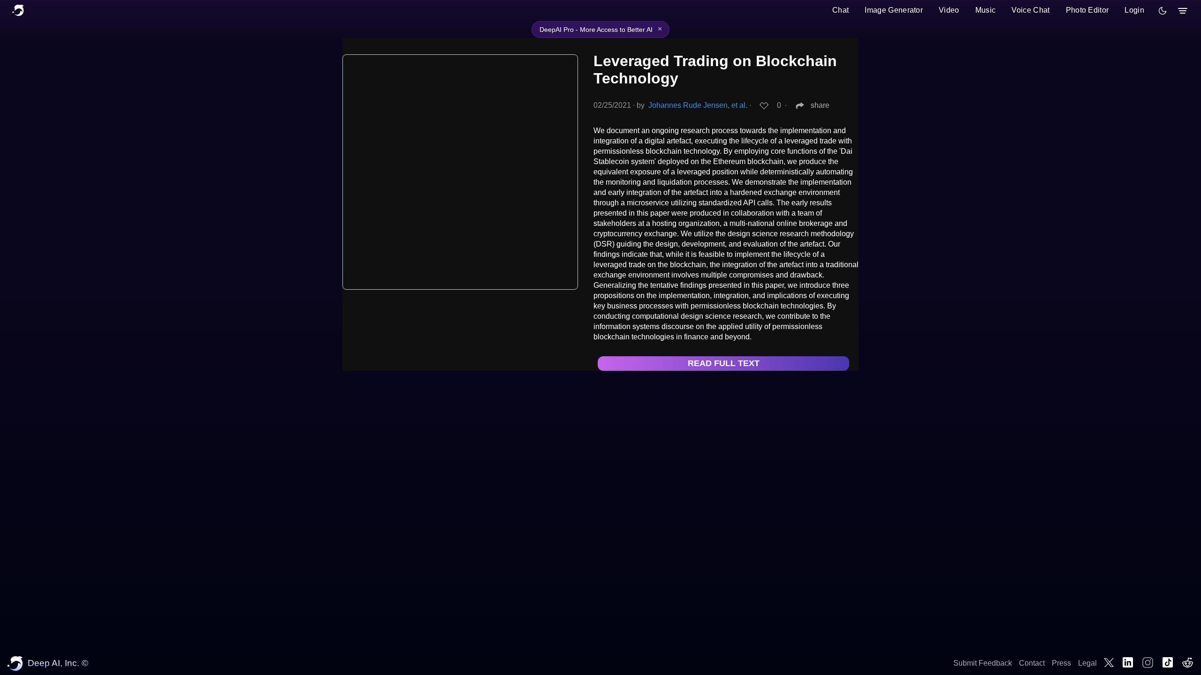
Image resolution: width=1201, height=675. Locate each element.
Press (1061, 663)
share (820, 105)
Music (985, 10)
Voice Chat (1030, 10)
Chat (840, 10)
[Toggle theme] (1162, 10)
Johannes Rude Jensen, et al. (697, 105)
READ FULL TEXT (724, 363)
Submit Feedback (982, 663)
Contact (1032, 663)
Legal (1087, 663)
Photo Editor (1087, 10)
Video (949, 10)
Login (1134, 10)
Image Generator (894, 10)
